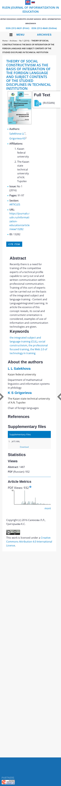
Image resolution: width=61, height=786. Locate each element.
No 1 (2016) (24, 40)
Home (5, 40)
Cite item (14, 244)
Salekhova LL (16, 133)
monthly (49, 508)
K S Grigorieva (20, 393)
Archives (44, 34)
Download (24, 447)
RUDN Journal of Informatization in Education (30, 15)
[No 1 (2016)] (19, 123)
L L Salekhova (19, 369)
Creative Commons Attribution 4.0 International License (29, 541)
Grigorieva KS (17, 138)
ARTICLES (14, 204)
